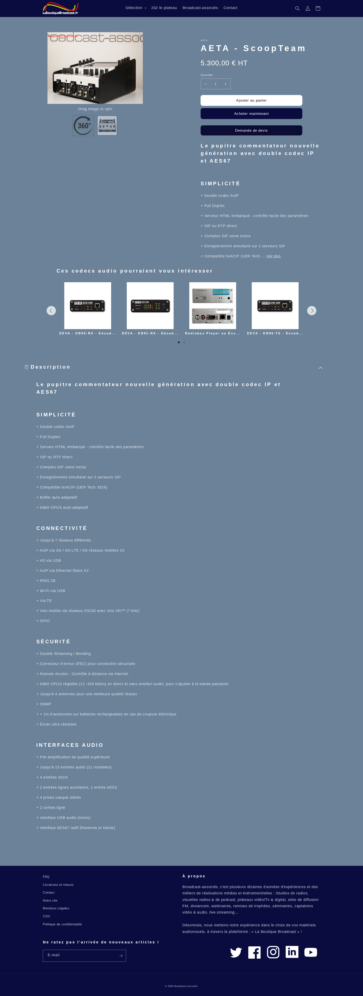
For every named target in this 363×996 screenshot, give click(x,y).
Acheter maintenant (251, 113)
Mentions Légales (56, 908)
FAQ (46, 876)
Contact (49, 892)
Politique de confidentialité (62, 924)
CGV (46, 916)
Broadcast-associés (186, 986)
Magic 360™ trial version (63, 36)
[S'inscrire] (121, 956)
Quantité (207, 75)
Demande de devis (251, 130)
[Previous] (51, 310)
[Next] (311, 310)
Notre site (50, 900)
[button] (136, 8)
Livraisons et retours (58, 884)
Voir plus (273, 256)
